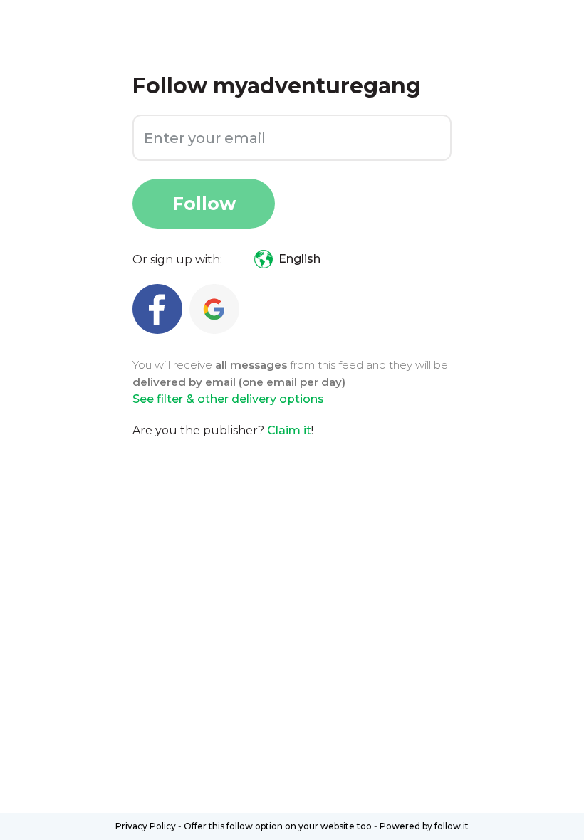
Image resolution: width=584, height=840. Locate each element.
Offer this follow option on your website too (278, 826)
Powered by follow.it (424, 826)
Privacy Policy (145, 826)
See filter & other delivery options (228, 399)
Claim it (289, 430)
